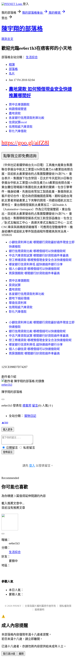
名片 (12, 73)
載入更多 (8, 429)
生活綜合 (32, 57)
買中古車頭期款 (19, 104)
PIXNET (17, 605)
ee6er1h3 (6, 384)
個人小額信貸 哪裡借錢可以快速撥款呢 (34, 268)
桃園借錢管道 (18, 109)
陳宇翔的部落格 (22, 28)
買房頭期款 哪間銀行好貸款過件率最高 (34, 273)
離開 (21, 653)
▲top (4, 422)
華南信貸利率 (18, 302)
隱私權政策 (65, 605)
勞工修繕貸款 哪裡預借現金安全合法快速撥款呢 (40, 259)
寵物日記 (30, 415)
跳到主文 (7, 38)
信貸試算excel (18, 122)
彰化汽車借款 (18, 131)
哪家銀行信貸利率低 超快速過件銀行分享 (36, 264)
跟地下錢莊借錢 (19, 298)
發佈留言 (8, 452)
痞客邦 (27, 405)
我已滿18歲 (9, 653)
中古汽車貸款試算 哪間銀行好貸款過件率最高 (39, 255)
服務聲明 (39, 609)
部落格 (13, 69)
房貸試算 (15, 285)
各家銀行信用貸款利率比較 (26, 117)
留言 (35, 405)
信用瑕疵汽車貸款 (20, 126)
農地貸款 (15, 113)
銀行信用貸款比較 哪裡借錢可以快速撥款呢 (37, 251)
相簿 (12, 64)
